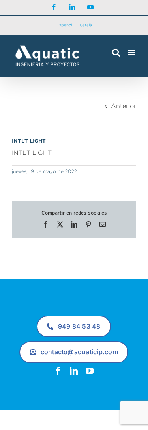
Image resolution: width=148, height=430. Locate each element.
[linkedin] (74, 371)
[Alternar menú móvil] (132, 52)
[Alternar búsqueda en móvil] (116, 52)
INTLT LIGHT (32, 152)
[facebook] (58, 371)
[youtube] (90, 371)
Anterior (123, 106)
